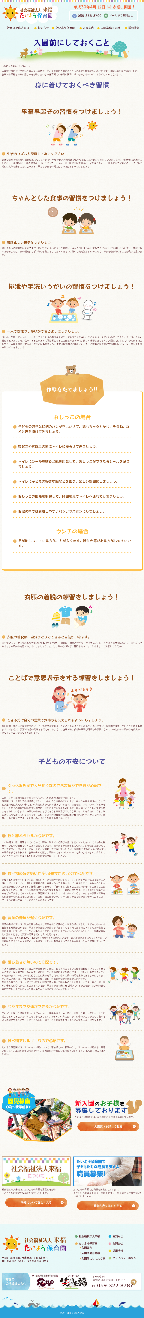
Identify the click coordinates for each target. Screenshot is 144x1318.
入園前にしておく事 (93, 1258)
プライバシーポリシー (125, 1257)
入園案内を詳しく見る (108, 1126)
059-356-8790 (89, 15)
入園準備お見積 (110, 27)
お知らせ (43, 27)
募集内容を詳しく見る (108, 1206)
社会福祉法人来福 (18, 27)
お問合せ (117, 1243)
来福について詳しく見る (36, 1202)
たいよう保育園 (65, 27)
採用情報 (133, 27)
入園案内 (88, 27)
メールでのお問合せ (121, 15)
